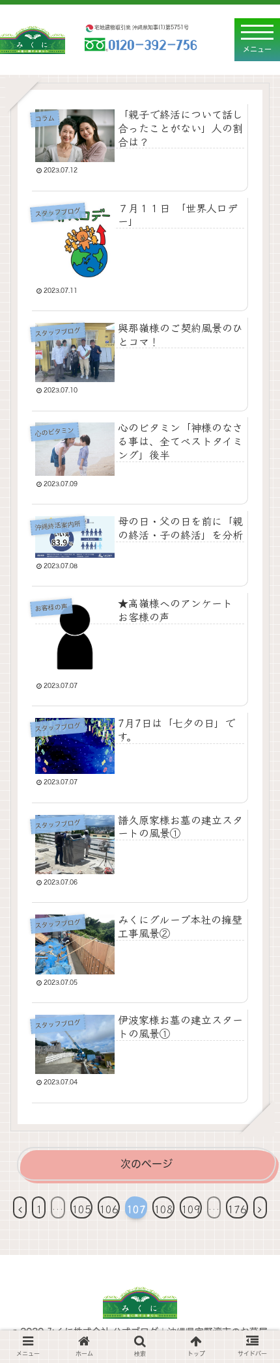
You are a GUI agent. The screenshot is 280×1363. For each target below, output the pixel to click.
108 (163, 1209)
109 (191, 1209)
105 (81, 1209)
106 (109, 1209)
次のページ (146, 1163)
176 (237, 1209)
